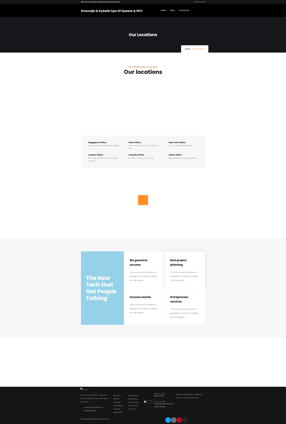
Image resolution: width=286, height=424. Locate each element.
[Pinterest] (179, 420)
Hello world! (159, 396)
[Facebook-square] (174, 420)
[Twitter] (168, 420)
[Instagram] (185, 420)
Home (187, 49)
